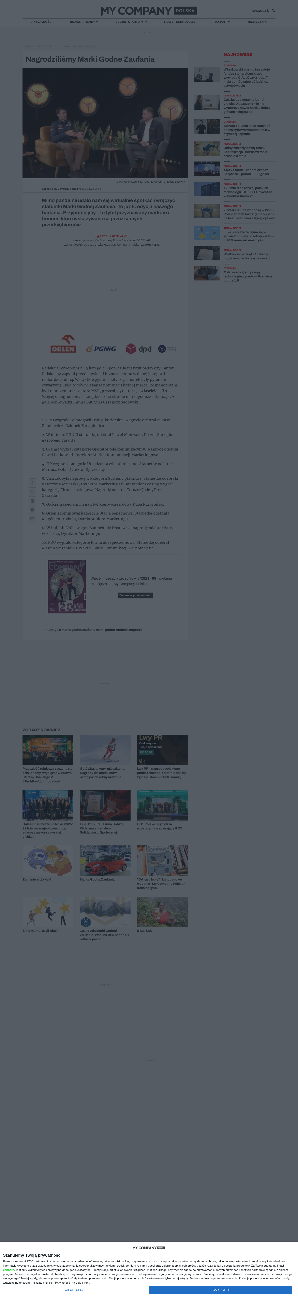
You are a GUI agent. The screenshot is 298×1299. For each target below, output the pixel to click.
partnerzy (9, 1269)
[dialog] (149, 1270)
